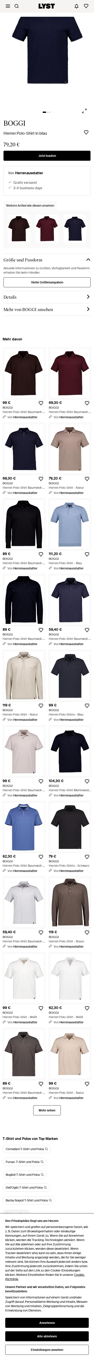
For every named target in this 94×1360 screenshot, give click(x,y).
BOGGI (14, 123)
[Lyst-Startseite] (46, 6)
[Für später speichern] (86, 132)
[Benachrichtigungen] (76, 6)
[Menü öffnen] (8, 6)
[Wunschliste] (86, 6)
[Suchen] (16, 6)
